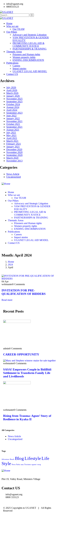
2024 (10, 264)
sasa (22, 464)
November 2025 (14, 98)
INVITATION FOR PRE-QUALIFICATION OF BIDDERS (24, 292)
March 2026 (12, 93)
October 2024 (13, 104)
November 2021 (14, 121)
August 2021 (12, 129)
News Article (12, 174)
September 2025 (14, 101)
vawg (39, 464)
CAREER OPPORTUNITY (21, 354)
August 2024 (12, 107)
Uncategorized (13, 177)
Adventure (5, 459)
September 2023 (14, 112)
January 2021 (13, 146)
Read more (7, 300)
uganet (33, 464)
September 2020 (14, 155)
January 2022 (13, 118)
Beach (12, 459)
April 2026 (11, 90)
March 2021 (12, 141)
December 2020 (14, 149)
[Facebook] (16, 519)
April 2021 (11, 138)
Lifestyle (33, 458)
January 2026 (13, 96)
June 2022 (11, 115)
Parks (18, 464)
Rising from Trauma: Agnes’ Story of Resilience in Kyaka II (27, 417)
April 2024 (11, 110)
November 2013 (14, 160)
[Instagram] (24, 519)
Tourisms (27, 464)
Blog (19, 458)
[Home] (6, 183)
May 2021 (11, 135)
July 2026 (11, 87)
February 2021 (13, 143)
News (14, 464)
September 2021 (14, 127)
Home (11, 261)
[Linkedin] (33, 519)
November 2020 (14, 152)
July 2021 (11, 132)
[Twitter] (7, 519)
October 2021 (13, 124)
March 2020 (12, 158)
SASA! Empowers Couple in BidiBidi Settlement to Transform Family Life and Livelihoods (27, 373)
